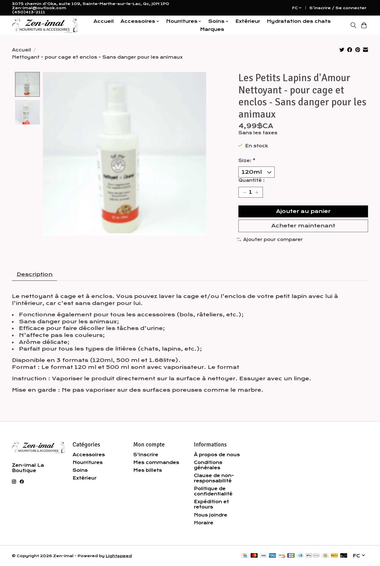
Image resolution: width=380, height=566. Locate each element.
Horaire (203, 522)
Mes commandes (156, 462)
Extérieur (247, 21)
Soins (80, 470)
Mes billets (147, 470)
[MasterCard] (254, 555)
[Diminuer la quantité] (244, 192)
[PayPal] (334, 555)
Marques (212, 29)
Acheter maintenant (303, 226)
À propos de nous (217, 454)
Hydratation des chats (299, 21)
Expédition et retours (211, 504)
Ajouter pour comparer (273, 239)
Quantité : (251, 180)
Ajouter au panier (303, 211)
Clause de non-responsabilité (214, 478)
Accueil (103, 21)
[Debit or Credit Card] (343, 555)
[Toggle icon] (353, 25)
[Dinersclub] (300, 555)
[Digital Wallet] (313, 555)
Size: (246, 160)
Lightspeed (119, 556)
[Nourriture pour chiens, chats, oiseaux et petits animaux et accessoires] (45, 25)
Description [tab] (35, 274)
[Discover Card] (281, 555)
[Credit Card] (244, 555)
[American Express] (272, 555)
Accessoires (89, 454)
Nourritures (88, 462)
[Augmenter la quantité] (257, 192)
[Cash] (325, 555)
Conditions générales (208, 465)
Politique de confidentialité (213, 491)
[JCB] (291, 555)
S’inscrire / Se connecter (337, 8)
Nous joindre (210, 515)
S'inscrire (145, 454)
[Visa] (263, 555)
